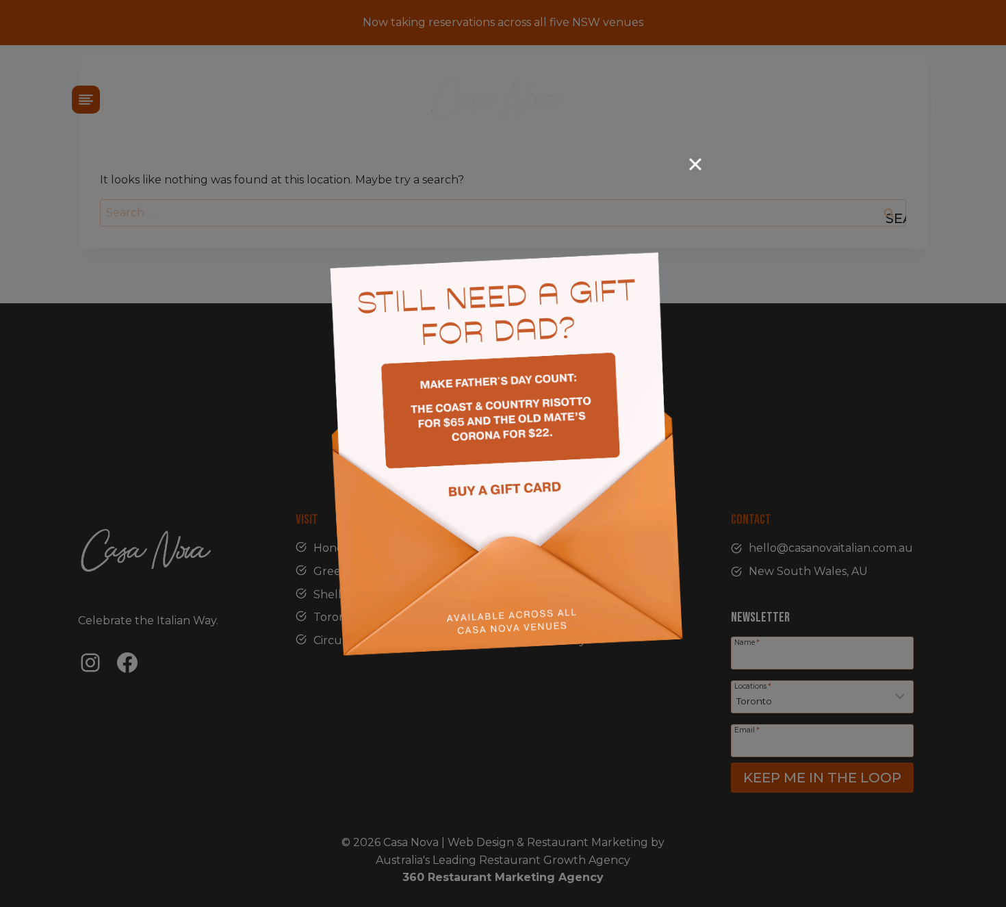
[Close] (695, 164)
